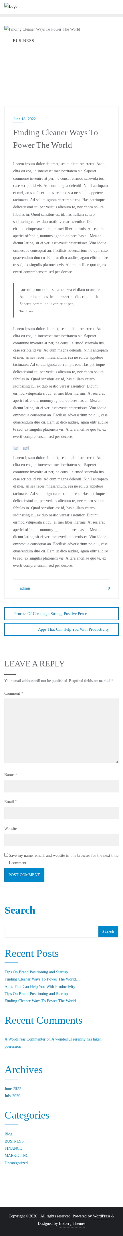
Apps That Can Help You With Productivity (73, 629)
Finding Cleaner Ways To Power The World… (42, 979)
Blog (8, 1134)
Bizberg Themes (72, 1223)
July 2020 (12, 1096)
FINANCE (13, 1148)
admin (24, 588)
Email (10, 802)
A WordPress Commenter (25, 1039)
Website (10, 828)
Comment (13, 693)
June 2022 (13, 1089)
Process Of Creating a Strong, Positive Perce (50, 614)
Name (10, 775)
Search (20, 910)
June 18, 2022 (24, 119)
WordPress (101, 1216)
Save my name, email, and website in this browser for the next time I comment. (63, 859)
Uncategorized (16, 1163)
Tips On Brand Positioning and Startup (36, 972)
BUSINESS (14, 1141)
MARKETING (17, 1155)
